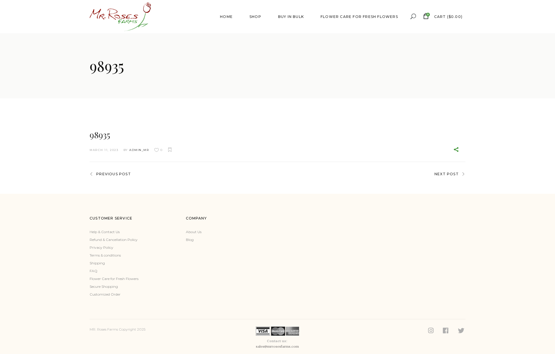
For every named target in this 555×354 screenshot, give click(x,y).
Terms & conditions (105, 255)
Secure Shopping (104, 286)
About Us (193, 232)
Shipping (97, 263)
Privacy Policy (101, 247)
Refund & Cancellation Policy (114, 239)
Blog (190, 239)
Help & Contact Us (105, 232)
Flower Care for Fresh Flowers (114, 278)
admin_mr (139, 150)
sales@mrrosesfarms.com (277, 346)
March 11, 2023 (104, 150)
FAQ (93, 271)
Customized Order (105, 294)
